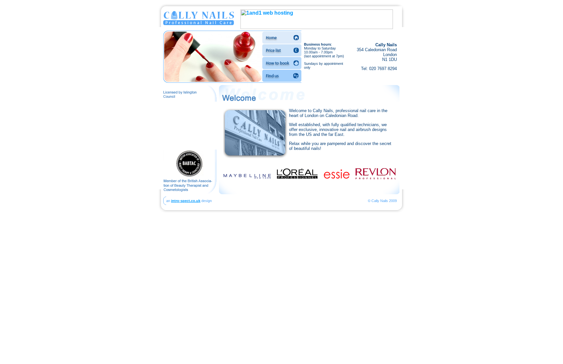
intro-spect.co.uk (185, 201)
